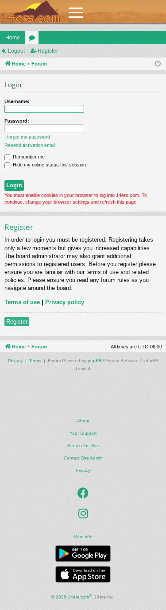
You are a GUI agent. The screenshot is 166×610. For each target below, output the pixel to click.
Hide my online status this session (49, 164)
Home (12, 38)
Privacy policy (64, 302)
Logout (16, 51)
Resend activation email (29, 145)
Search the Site (83, 445)
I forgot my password (27, 136)
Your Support (83, 433)
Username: (17, 101)
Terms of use (22, 302)
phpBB (95, 360)
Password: (16, 121)
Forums (34, 39)
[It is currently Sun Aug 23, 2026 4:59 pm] (158, 64)
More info (83, 536)
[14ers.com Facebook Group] (83, 494)
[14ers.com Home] (31, 12)
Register (48, 51)
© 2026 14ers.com (71, 596)
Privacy (83, 470)
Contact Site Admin (83, 458)
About (83, 420)
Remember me (28, 156)
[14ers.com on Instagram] (83, 514)
